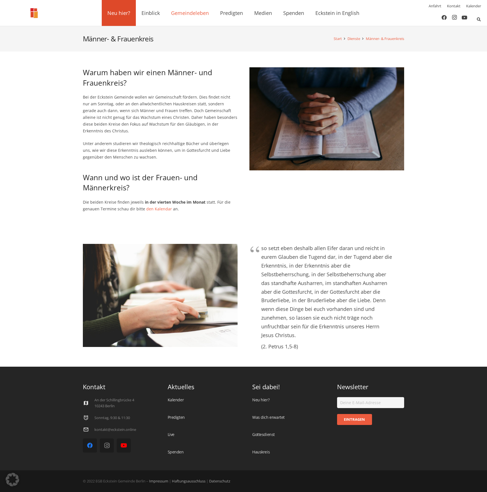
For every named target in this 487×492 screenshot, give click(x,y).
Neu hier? (260, 399)
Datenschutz (219, 481)
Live (171, 434)
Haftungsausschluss (188, 481)
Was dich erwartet (268, 417)
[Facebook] (444, 17)
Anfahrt (435, 5)
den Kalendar (159, 209)
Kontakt (454, 5)
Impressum (158, 481)
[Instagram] (454, 17)
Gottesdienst (263, 434)
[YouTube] (464, 17)
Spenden (176, 452)
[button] (133, 13)
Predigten (176, 417)
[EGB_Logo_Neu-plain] (34, 13)
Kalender (473, 5)
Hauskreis (261, 452)
